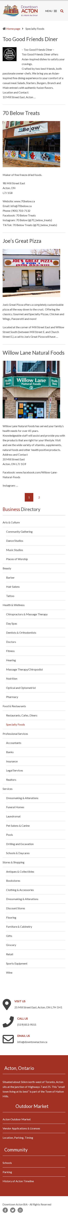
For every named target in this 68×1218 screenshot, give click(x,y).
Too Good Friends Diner (30, 39)
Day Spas (11, 623)
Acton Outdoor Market (17, 1119)
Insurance (12, 761)
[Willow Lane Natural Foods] (31, 389)
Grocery (11, 945)
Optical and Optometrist (21, 687)
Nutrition (11, 678)
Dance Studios (14, 540)
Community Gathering (19, 531)
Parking (7, 1172)
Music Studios (14, 550)
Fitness (10, 650)
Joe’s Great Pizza (22, 241)
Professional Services (15, 733)
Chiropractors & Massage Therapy (27, 614)
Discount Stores (15, 908)
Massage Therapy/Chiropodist (24, 669)
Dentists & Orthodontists (21, 632)
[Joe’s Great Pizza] (31, 272)
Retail (9, 954)
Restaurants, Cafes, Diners (21, 715)
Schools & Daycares (18, 853)
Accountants (13, 742)
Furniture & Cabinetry (19, 926)
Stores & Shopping (13, 862)
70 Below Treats (21, 113)
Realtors (11, 779)
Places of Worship (17, 559)
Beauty (7, 568)
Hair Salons (13, 586)
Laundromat (13, 816)
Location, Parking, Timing (18, 1137)
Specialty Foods (15, 724)
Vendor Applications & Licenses (21, 1128)
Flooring (11, 917)
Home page (13, 28)
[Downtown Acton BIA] (20, 10)
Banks (10, 752)
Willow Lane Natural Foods (34, 352)
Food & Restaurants (14, 706)
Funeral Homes (15, 807)
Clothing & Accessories (20, 889)
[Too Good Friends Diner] (10, 53)
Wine (9, 972)
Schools (7, 1162)
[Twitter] (12, 1210)
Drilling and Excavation (20, 844)
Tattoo (10, 595)
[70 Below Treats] (31, 143)
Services (8, 788)
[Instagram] (20, 1210)
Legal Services (14, 770)
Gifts (9, 935)
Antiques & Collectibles (20, 871)
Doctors (11, 641)
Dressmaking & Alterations (22, 798)
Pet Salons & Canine (18, 825)
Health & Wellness (14, 605)
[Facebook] (5, 1210)
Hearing (11, 660)
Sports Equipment (16, 963)
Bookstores (13, 880)
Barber (10, 577)
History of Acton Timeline (18, 1181)
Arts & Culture (11, 522)
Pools (9, 834)
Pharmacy (12, 696)
